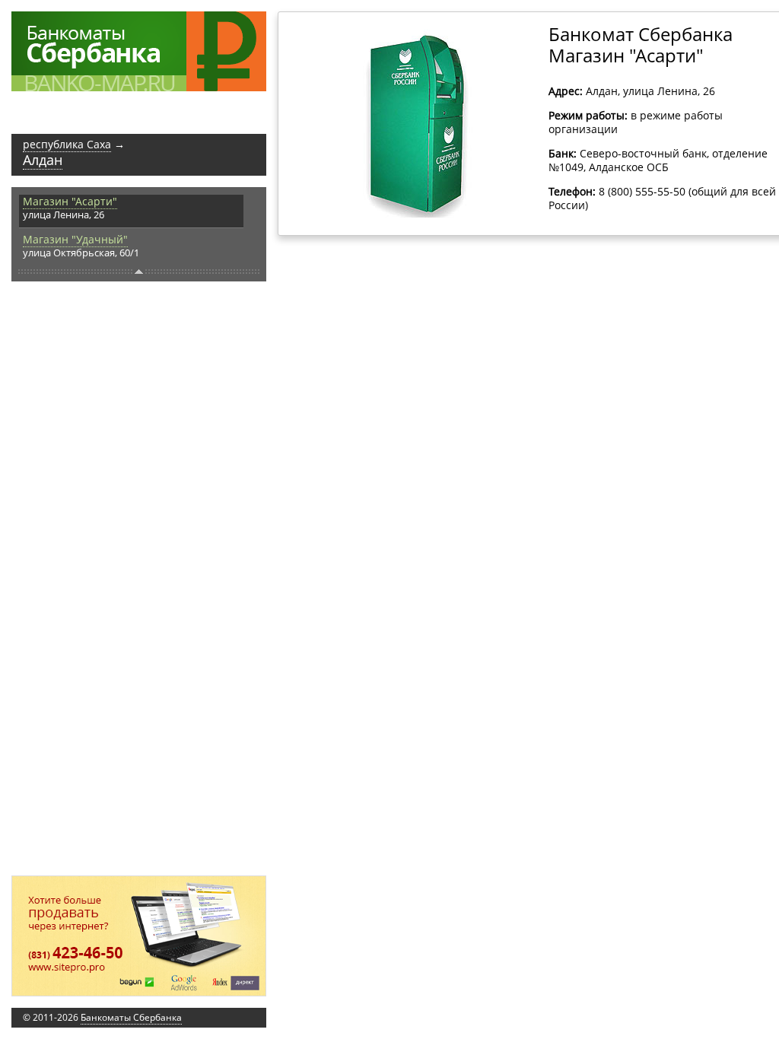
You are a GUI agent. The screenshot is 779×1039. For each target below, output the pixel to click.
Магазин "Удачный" (75, 239)
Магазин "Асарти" (70, 201)
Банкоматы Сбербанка (131, 1017)
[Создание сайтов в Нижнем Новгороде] (138, 936)
